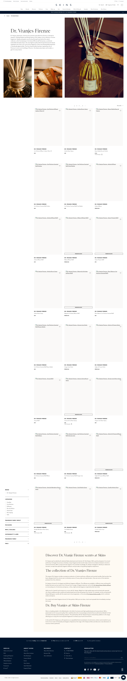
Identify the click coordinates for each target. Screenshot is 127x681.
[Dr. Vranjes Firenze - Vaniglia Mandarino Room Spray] (48, 505)
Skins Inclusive (16, 1)
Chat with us (69, 655)
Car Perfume (10, 504)
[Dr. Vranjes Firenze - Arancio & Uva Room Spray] (78, 396)
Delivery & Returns (8, 658)
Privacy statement (108, 663)
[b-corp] (122, 669)
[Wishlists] (118, 5)
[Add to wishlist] (59, 110)
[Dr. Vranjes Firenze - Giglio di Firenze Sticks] (109, 343)
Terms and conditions (99, 663)
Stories (30, 1)
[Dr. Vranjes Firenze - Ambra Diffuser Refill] (48, 236)
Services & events (24, 1)
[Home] (4, 15)
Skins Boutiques (8, 1)
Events (25, 660)
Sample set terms (8, 663)
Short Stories (27, 663)
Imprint (56, 677)
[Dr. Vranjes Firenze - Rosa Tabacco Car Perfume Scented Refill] (109, 289)
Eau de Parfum (10, 508)
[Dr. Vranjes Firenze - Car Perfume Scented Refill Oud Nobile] (78, 182)
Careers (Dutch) (27, 658)
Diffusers (9, 506)
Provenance (6, 665)
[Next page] (85, 106)
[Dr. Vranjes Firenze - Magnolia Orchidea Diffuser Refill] (78, 289)
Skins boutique (69, 658)
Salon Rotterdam (27, 665)
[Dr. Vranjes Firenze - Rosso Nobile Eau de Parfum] (109, 127)
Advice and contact (8, 650)
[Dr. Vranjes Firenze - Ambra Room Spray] (78, 127)
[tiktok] (98, 669)
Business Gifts (47, 653)
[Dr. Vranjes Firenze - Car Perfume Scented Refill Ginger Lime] (78, 452)
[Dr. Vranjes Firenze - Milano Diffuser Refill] (78, 236)
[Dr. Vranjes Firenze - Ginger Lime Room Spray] (109, 396)
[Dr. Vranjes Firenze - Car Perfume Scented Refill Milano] (48, 452)
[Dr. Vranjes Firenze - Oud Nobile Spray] (78, 505)
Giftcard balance (7, 660)
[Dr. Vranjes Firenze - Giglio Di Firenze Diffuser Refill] (109, 452)
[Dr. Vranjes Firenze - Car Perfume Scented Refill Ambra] (48, 182)
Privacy (60, 677)
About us (26, 650)
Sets (8, 514)
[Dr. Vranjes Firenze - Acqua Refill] (48, 396)
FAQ (5, 653)
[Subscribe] (121, 657)
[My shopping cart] (121, 5)
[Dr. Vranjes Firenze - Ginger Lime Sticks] (78, 343)
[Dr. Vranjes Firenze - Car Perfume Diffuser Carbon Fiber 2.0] (48, 127)
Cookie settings (66, 677)
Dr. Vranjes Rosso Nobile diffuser (102, 585)
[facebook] (88, 669)
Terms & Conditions (44, 677)
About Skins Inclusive (29, 653)
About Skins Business (49, 650)
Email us (68, 653)
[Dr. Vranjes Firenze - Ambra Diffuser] (109, 182)
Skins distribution (48, 655)
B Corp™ (6, 668)
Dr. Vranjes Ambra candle (94, 594)
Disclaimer (51, 677)
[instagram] (85, 669)
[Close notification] (122, 12)
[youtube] (95, 669)
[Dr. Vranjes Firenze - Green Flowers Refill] (109, 236)
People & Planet (27, 668)
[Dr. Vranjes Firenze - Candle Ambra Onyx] (109, 505)
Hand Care (9, 510)
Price (6, 543)
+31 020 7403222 (69, 650)
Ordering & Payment (8, 655)
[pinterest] (91, 669)
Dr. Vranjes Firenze (11, 492)
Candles (9, 502)
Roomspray (10, 512)
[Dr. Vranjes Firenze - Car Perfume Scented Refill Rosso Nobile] (48, 343)
